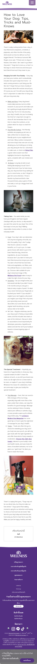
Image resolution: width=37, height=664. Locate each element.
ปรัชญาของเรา (18, 562)
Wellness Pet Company (14, 633)
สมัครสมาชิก (18, 606)
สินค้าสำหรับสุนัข (18, 616)
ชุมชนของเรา (18, 575)
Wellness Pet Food (14, 275)
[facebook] (8, 629)
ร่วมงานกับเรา (18, 579)
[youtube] (27, 629)
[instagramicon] (13, 629)
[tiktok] (23, 629)
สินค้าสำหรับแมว (19, 618)
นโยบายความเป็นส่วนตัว (10, 658)
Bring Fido (29, 150)
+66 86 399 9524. (21, 644)
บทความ (18, 585)
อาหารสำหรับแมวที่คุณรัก (18, 571)
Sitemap (18, 589)
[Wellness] (7, 3)
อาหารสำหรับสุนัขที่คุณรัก (18, 566)
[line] (18, 629)
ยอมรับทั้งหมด (27, 660)
